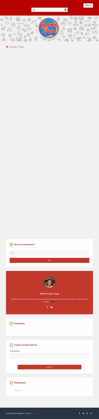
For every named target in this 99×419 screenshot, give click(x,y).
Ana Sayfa (13, 47)
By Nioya (35, 413)
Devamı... (53, 302)
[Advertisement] (49, 69)
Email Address (15, 351)
